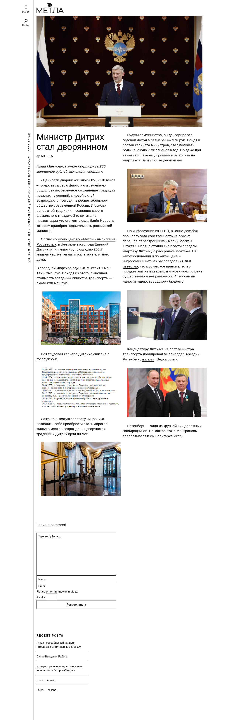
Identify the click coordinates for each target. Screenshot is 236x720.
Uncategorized (29, 171)
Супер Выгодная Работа (52, 656)
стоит (95, 267)
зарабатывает (134, 435)
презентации (47, 220)
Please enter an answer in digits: (57, 591)
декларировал (180, 134)
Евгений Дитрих (29, 247)
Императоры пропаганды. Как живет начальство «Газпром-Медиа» (59, 668)
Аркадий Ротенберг (29, 209)
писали (148, 358)
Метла (50, 8)
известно (130, 265)
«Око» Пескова (46, 690)
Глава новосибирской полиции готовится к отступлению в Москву (59, 644)
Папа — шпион (46, 680)
